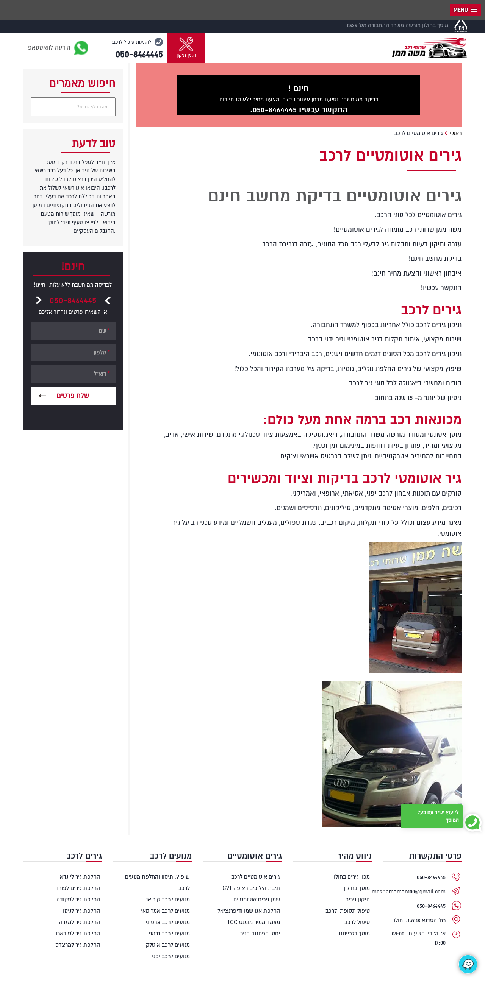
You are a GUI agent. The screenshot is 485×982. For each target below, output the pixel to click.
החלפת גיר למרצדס (77, 944)
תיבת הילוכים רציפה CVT (251, 888)
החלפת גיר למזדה (79, 922)
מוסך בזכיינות (354, 933)
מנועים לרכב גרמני (169, 933)
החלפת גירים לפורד (78, 888)
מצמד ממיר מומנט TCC (253, 922)
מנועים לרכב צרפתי (168, 922)
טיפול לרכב (357, 922)
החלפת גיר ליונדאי (79, 876)
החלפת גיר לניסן (81, 910)
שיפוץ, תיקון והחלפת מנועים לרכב (157, 882)
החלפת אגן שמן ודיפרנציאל (248, 910)
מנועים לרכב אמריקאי (165, 910)
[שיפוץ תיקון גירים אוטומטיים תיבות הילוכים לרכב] (429, 45)
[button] (186, 48)
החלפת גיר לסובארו (78, 933)
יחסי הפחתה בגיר (260, 933)
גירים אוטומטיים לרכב (255, 876)
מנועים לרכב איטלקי (167, 944)
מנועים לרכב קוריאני (167, 899)
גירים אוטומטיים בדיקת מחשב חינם (335, 195)
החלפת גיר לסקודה (78, 899)
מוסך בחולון (357, 888)
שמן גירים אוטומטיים (256, 899)
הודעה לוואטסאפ (50, 47)
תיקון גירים (357, 899)
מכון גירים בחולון (351, 876)
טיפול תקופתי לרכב (347, 910)
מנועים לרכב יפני (171, 956)
